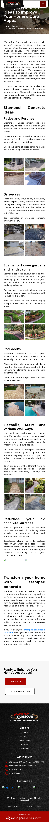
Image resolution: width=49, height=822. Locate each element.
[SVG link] (24, 818)
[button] (43, 4)
